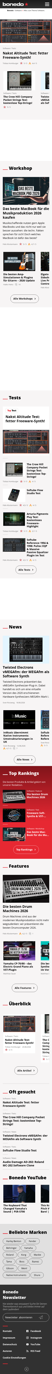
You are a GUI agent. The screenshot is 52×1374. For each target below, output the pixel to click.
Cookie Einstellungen (14, 1357)
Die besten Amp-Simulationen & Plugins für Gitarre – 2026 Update (19, 277)
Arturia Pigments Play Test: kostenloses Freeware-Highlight (37, 520)
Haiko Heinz (8, 284)
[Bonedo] (15, 4)
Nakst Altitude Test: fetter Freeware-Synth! (25, 55)
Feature (39, 791)
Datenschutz (10, 1344)
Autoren (7, 1351)
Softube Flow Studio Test (35, 491)
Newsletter (18, 1317)
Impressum (9, 1337)
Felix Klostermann (10, 244)
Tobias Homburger (10, 63)
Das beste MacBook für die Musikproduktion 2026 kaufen (26, 213)
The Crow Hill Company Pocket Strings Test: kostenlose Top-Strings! (17, 100)
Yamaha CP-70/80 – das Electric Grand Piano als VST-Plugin (18, 966)
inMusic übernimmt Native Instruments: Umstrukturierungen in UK (18, 737)
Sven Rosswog (9, 702)
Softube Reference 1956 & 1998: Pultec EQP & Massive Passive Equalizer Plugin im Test (37, 547)
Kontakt (7, 1331)
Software (6, 48)
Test (37, 810)
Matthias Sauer (9, 973)
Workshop (40, 828)
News (14, 1132)
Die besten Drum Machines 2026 (17, 908)
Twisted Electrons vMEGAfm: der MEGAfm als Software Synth (26, 671)
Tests (14, 48)
